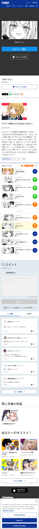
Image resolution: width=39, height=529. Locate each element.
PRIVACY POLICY (8, 511)
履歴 (26, 6)
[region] (19, 513)
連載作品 (31, 6)
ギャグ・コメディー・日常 (18, 159)
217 (34, 385)
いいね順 (10, 314)
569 (34, 344)
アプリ (13, 6)
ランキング (20, 6)
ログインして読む (19, 49)
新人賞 (8, 6)
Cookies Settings (19, 515)
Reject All (19, 520)
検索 (36, 6)
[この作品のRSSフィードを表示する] (22, 94)
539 (34, 359)
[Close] (36, 501)
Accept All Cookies (19, 526)
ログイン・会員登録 (31, 2)
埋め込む (16, 94)
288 (34, 372)
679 (34, 331)
